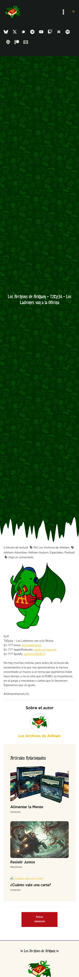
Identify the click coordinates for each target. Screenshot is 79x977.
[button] (73, 12)
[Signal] (23, 32)
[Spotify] (67, 32)
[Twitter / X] (14, 32)
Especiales (56, 552)
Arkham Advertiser (15, 552)
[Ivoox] (59, 32)
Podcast (69, 552)
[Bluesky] (6, 32)
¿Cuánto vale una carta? (30, 885)
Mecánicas (16, 867)
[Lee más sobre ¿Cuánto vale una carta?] (27, 878)
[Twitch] (50, 32)
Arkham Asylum (38, 552)
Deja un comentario (20, 557)
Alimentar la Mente (26, 807)
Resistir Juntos (22, 862)
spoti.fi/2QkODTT (35, 654)
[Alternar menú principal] (63, 12)
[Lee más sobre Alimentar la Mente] (39, 784)
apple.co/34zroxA (45, 649)
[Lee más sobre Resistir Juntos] (39, 839)
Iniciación (15, 812)
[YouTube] (41, 32)
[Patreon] (17, 42)
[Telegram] (32, 32)
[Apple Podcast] (8, 42)
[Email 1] (26, 42)
